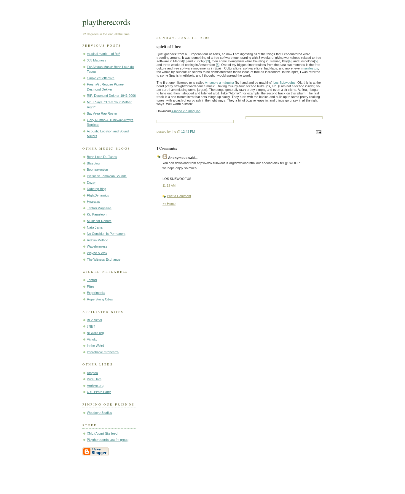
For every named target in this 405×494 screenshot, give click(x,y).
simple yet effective (100, 78)
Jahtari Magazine (99, 208)
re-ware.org (95, 333)
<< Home (169, 203)
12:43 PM (188, 131)
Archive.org (95, 385)
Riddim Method (97, 240)
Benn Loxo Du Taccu (102, 157)
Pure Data (94, 379)
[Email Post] (318, 132)
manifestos (310, 68)
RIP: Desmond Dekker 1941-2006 (111, 95)
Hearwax (93, 201)
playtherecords (106, 21)
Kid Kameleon (96, 214)
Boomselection (97, 169)
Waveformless (97, 246)
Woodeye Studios (99, 412)
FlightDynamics (98, 195)
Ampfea (92, 373)
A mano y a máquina (219, 82)
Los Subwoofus (284, 82)
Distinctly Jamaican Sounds (107, 176)
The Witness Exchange (103, 259)
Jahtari (92, 280)
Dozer (91, 182)
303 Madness (96, 60)
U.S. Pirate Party (99, 392)
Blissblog (93, 163)
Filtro (90, 286)
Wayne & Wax (97, 253)
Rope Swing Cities (100, 299)
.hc (174, 131)
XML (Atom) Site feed (102, 433)
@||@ (91, 326)
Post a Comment (179, 196)
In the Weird (95, 345)
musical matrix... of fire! (103, 54)
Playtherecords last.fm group (107, 439)
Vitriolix (92, 339)
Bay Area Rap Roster (102, 113)
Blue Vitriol (94, 320)
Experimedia (96, 292)
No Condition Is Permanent (106, 233)
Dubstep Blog (96, 189)
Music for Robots (99, 221)
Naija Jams (95, 227)
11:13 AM (169, 185)
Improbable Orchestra (103, 352)
